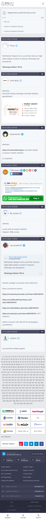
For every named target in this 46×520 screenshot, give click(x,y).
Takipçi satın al (23, 431)
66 (12, 364)
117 (11, 372)
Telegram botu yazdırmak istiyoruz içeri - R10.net (7, 3)
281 (24, 403)
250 (39, 396)
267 (10, 401)
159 (9, 380)
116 (8, 372)
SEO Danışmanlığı (6, 477)
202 (13, 388)
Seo (37, 418)
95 (35, 367)
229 (13, 393)
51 (21, 362)
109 (31, 370)
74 (30, 364)
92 (27, 367)
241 (10, 396)
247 (29, 396)
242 (13, 396)
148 (18, 377)
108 (28, 370)
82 (4, 367)
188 (12, 385)
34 (25, 359)
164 (24, 380)
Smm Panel (38, 431)
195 (33, 385)
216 (15, 390)
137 (27, 375)
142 (42, 375)
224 (40, 390)
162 (18, 380)
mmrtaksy (14, 80)
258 (23, 398)
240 (6, 396)
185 (3, 385)
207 (29, 388)
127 (40, 372)
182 (36, 383)
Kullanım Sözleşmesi (34, 510)
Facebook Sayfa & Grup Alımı (31, 480)
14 (23, 357)
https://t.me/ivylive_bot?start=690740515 (19, 314)
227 (6, 393)
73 (28, 364)
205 (23, 388)
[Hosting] (23, 411)
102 (9, 370)
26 (7, 359)
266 (7, 401)
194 (30, 385)
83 (7, 367)
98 (41, 367)
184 (42, 383)
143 (3, 377)
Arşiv (11, 502)
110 (34, 370)
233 (26, 393)
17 (30, 357)
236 (36, 393)
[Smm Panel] (38, 411)
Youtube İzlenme (27, 473)
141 (40, 375)
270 (20, 401)
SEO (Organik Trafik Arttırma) (9, 470)
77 (37, 364)
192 (24, 385)
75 (32, 364)
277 (42, 401)
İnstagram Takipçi (28, 467)
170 (43, 380)
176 (18, 383)
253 (6, 398)
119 (16, 372)
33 (23, 359)
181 (33, 383)
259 (26, 398)
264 (42, 398)
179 (27, 383)
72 (26, 364)
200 (7, 388)
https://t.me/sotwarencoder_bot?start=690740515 (22, 294)
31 (18, 359)
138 (30, 375)
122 (25, 372)
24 (2, 359)
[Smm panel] (8, 411)
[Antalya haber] (8, 431)
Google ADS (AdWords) (7, 480)
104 (16, 370)
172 (6, 383)
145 (9, 377)
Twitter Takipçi (27, 477)
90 (23, 367)
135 (21, 375)
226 (3, 393)
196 (36, 385)
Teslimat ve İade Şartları (34, 506)
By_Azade (14, 213)
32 (21, 359)
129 (3, 375)
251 (42, 396)
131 (9, 375)
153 (33, 377)
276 (39, 401)
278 (15, 403)
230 (16, 393)
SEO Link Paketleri (6, 473)
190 (18, 385)
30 (16, 359)
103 (13, 370)
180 (30, 383)
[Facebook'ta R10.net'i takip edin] (41, 444)
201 (10, 388)
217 (18, 390)
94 (32, 367)
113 (42, 370)
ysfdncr (13, 338)
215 (11, 390)
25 (4, 359)
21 (38, 357)
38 (35, 359)
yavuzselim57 (16, 245)
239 (3, 396)
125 (34, 372)
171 (4, 383)
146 (12, 377)
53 (25, 362)
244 (19, 396)
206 (26, 388)
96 (37, 367)
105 (19, 370)
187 (9, 385)
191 (21, 385)
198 (42, 385)
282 (27, 403)
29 (14, 359)
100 (4, 370)
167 (33, 380)
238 (42, 393)
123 (28, 372)
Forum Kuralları (11, 510)
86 (14, 367)
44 (4, 362)
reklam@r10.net (39, 486)
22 (41, 357)
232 (22, 393)
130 (6, 375)
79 (41, 364)
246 (26, 396)
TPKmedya (15, 170)
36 (30, 359)
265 (4, 401)
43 (2, 362)
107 (25, 370)
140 (37, 375)
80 (43, 364)
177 (21, 383)
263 (39, 398)
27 (9, 359)
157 (3, 380)
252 (3, 398)
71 (23, 364)
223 (36, 390)
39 (37, 359)
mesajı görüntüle (14, 259)
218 (21, 390)
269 (17, 401)
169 (39, 380)
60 (42, 362)
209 (36, 388)
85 (11, 367)
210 (39, 388)
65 (10, 364)
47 (11, 362)
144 (6, 377)
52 (23, 362)
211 (42, 388)
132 (12, 375)
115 (5, 372)
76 (34, 364)
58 (37, 362)
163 (21, 380)
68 (17, 364)
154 (36, 377)
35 (28, 359)
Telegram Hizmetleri (28, 470)
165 (27, 380)
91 (25, 367)
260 (29, 398)
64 (7, 364)
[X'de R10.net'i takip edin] (26, 444)
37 (32, 359)
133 (15, 375)
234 (29, 393)
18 (32, 357)
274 (32, 401)
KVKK (11, 506)
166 (30, 380)
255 (13, 398)
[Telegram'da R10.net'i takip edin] (31, 444)
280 (21, 403)
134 (18, 375)
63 (5, 364)
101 (7, 370)
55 (30, 362)
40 (39, 359)
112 (39, 370)
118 (13, 372)
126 (37, 372)
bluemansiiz (15, 134)
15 (25, 357)
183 (39, 383)
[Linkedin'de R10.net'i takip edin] (36, 444)
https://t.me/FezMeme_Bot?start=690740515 (20, 308)
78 (39, 364)
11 (17, 357)
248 (32, 396)
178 (24, 383)
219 (24, 390)
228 (9, 393)
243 (16, 396)
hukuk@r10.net (39, 491)
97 (39, 367)
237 (39, 393)
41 (41, 359)
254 (10, 398)
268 (13, 401)
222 (33, 390)
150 (24, 377)
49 (16, 362)
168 (36, 380)
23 (43, 357)
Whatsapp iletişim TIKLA (12, 67)
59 (39, 362)
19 (34, 357)
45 (7, 362)
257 (20, 398)
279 (18, 403)
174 (12, 383)
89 (21, 367)
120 (19, 372)
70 (21, 364)
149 (21, 377)
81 (2, 367)
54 (28, 362)
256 (16, 398)
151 (27, 377)
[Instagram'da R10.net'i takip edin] (21, 444)
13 (21, 357)
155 (39, 377)
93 (30, 367)
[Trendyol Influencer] (23, 424)
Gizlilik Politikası (34, 502)
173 (9, 383)
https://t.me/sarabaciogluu (13, 150)
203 (16, 388)
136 (24, 375)
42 (44, 359)
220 (27, 390)
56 (32, 362)
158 (6, 380)
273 (29, 401)
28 (11, 359)
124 (31, 372)
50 (18, 362)
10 (15, 357)
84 (9, 367)
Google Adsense (5, 467)
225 (43, 390)
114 (2, 372)
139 (33, 375)
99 (44, 367)
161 (15, 380)
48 (14, 362)
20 (36, 357)
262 (36, 398)
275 (36, 401)
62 (3, 364)
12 (19, 357)
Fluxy (12, 45)
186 (6, 385)
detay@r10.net (39, 496)
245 (23, 396)
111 (37, 370)
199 (3, 388)
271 (23, 401)
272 (26, 401)
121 (22, 372)
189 (15, 385)
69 (19, 364)
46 (9, 362)
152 (30, 377)
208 (33, 388)
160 (12, 380)
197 (39, 385)
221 (30, 390)
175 (15, 383)
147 (15, 377)
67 (14, 364)
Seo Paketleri (6, 437)
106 (22, 370)
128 (43, 372)
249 (36, 396)
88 (18, 367)
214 (8, 390)
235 (32, 393)
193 (27, 385)
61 (44, 362)
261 (33, 398)
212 (2, 390)
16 (28, 357)
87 (16, 367)
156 (43, 377)
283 (31, 403)
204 (20, 388)
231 (19, 393)
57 (35, 362)
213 (5, 390)
